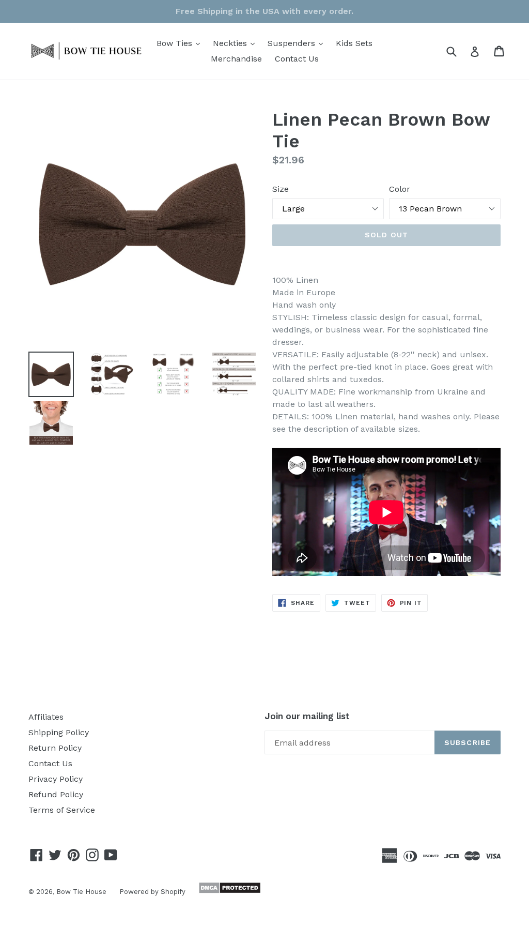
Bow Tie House (81, 891)
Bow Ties (181, 43)
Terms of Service (61, 810)
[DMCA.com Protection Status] (228, 891)
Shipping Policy (58, 732)
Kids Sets (354, 43)
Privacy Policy (55, 779)
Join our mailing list (307, 716)
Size (280, 189)
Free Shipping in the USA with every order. (264, 11)
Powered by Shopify (152, 891)
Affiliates (46, 717)
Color (399, 189)
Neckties (236, 43)
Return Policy (55, 748)
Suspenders (298, 43)
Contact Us (297, 59)
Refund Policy (55, 794)
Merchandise (236, 59)
